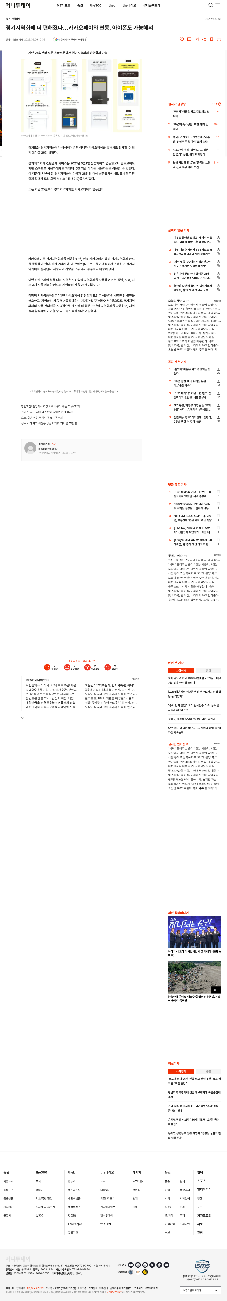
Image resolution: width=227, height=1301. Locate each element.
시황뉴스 (8, 1181)
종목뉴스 (8, 1190)
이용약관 (82, 1288)
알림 (200, 1232)
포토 (199, 1207)
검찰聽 (72, 1215)
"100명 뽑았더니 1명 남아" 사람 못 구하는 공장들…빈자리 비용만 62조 (192, 508)
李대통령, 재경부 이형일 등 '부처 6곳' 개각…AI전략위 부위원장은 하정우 (192, 410)
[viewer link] (137, 127)
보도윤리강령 (151, 1288)
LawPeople (75, 1224)
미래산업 (170, 1224)
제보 (200, 1224)
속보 (167, 1232)
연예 (200, 1172)
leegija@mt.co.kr (47, 448)
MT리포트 (63, 5)
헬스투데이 (106, 1215)
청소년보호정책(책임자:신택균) (61, 1288)
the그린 (105, 1224)
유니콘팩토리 (151, 5)
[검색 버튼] (210, 4)
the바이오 (129, 5)
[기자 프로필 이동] (30, 448)
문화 (182, 1207)
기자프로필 (204, 1215)
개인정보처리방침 (35, 1288)
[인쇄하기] (219, 39)
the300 (95, 5)
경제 (182, 1181)
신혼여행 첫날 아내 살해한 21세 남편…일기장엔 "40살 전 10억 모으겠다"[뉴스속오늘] (191, 278)
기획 (135, 1207)
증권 (80, 5)
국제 (182, 1215)
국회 (38, 1181)
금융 (167, 1181)
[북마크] (211, 39)
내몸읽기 (105, 1190)
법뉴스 (72, 1181)
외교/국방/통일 (44, 1198)
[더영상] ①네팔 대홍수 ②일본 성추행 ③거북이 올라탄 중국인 (194, 998)
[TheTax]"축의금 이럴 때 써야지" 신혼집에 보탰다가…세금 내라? (192, 532)
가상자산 (8, 1207)
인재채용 (20, 1288)
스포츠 (201, 1181)
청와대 (39, 1190)
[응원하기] (54, 444)
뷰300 (39, 1215)
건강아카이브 (107, 1207)
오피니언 (185, 1224)
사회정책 (16, 18)
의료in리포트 (107, 1198)
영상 (199, 1198)
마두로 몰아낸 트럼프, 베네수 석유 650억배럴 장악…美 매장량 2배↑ (193, 242)
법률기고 (73, 1232)
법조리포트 (74, 1190)
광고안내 (93, 1288)
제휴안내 (103, 1288)
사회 (167, 1198)
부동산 (168, 1207)
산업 (167, 1190)
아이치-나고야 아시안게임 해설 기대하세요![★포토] (194, 953)
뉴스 (102, 1181)
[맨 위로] (219, 1286)
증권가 (7, 1215)
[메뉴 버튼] (217, 4)
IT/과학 (169, 1215)
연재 (135, 1198)
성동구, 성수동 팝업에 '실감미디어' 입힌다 (191, 719)
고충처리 (138, 1288)
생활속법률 (74, 1198)
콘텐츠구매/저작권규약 (121, 1288)
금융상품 (8, 1198)
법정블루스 (74, 1207)
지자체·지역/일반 (45, 1207)
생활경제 (185, 1190)
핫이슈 (136, 1190)
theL (112, 5)
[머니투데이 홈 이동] (18, 1259)
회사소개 (10, 1288)
